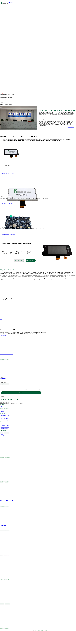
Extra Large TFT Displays (11, 25)
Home (4, 6)
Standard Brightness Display (12, 14)
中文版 (9, 2)
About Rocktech (71, 127)
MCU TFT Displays (10, 20)
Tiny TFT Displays (10, 21)
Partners (6, 11)
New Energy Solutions (9, 37)
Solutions (4, 34)
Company (4, 7)
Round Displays (10, 16)
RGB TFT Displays (10, 18)
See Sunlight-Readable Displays (7, 203)
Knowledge (5, 39)
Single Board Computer (9, 28)
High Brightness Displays (11, 15)
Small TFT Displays (10, 22)
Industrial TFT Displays (9, 13)
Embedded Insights (10, 42)
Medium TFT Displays (11, 23)
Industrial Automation (9, 35)
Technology (7, 44)
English (12, 2)
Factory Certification (8, 10)
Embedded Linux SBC (11, 30)
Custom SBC (9, 33)
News (6, 43)
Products (4, 12)
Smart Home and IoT (8, 38)
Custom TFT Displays (9, 27)
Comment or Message (47, 376)
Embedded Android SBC (11, 29)
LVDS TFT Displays (11, 17)
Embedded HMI (10, 32)
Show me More (29, 260)
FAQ (6, 45)
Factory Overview (8, 9)
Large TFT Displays (10, 24)
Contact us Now (18, 260)
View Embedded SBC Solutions (7, 234)
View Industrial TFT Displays (7, 173)
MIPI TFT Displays (10, 19)
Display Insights (10, 41)
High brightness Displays (9, 26)
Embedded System (10, 31)
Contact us (4, 46)
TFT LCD (2, 359)
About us (6, 8)
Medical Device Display (9, 36)
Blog (6, 40)
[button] (38, 83)
